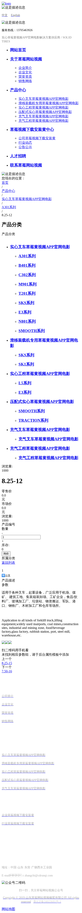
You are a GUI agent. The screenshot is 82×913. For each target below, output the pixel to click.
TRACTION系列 (33, 420)
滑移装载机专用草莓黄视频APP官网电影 (49, 103)
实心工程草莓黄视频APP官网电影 (44, 107)
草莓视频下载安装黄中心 (32, 129)
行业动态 (25, 142)
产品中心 (18, 90)
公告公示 (25, 147)
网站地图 (8, 909)
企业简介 (25, 68)
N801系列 (27, 321)
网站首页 (18, 50)
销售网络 (25, 81)
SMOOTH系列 (32, 331)
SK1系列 (26, 364)
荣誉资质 (25, 76)
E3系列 (25, 312)
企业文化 (25, 72)
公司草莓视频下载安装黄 (37, 138)
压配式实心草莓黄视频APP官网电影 (45, 112)
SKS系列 (26, 303)
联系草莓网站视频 (26, 165)
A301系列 (27, 256)
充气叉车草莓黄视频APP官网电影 (44, 116)
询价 (6, 553)
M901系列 (28, 284)
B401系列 (27, 265)
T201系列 (27, 293)
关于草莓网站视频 (26, 59)
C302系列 (27, 275)
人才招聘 (18, 156)
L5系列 (25, 383)
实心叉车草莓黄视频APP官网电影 (44, 98)
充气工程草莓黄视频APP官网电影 (44, 120)
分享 (7, 575)
